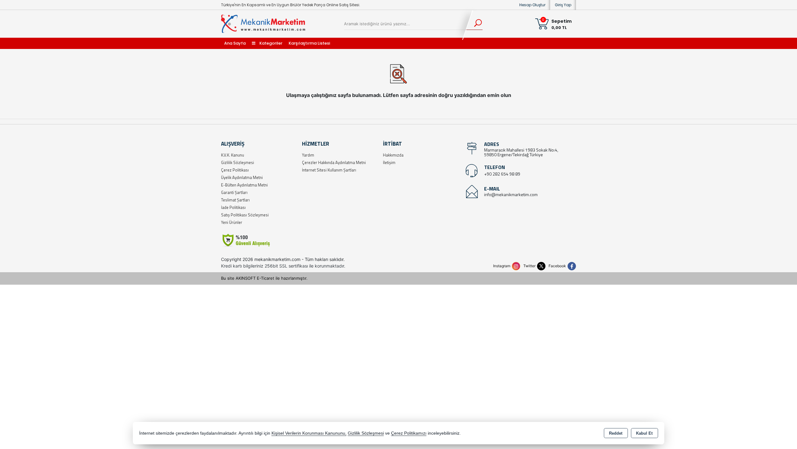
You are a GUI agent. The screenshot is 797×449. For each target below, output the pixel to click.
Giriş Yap (563, 4)
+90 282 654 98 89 (502, 174)
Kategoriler (270, 43)
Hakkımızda (393, 155)
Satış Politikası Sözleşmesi (245, 215)
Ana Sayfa (235, 43)
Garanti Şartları (234, 192)
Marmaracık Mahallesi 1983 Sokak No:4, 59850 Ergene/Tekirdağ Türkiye (521, 152)
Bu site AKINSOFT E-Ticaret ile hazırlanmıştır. (264, 278)
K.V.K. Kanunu (232, 155)
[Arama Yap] (474, 23)
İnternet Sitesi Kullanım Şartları (329, 170)
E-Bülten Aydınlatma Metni (244, 185)
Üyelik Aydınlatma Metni (242, 177)
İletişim (389, 162)
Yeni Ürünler (231, 222)
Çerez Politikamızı (409, 433)
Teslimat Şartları (235, 200)
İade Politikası (233, 207)
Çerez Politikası (235, 170)
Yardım (308, 155)
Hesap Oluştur (532, 4)
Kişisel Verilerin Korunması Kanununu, (309, 433)
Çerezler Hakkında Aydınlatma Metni (334, 162)
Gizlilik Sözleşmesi (237, 162)
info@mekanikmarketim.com (511, 194)
